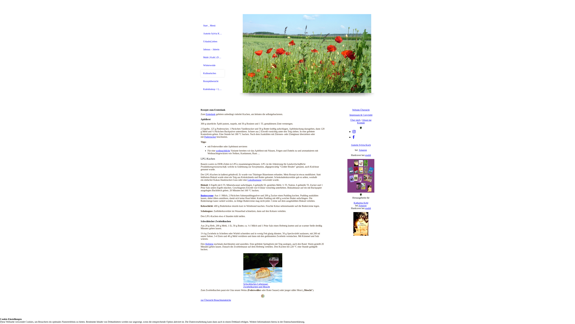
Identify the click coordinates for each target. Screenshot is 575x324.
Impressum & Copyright (360, 115)
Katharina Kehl (361, 203)
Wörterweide (209, 65)
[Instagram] (354, 132)
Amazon (363, 150)
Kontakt (361, 123)
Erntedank (210, 114)
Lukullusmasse (255, 180)
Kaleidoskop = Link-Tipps (212, 89)
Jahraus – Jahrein (211, 49)
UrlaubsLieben (210, 41)
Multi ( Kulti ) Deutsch (212, 57)
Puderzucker (210, 137)
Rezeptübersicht (210, 81)
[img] (307, 53)
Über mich (355, 120)
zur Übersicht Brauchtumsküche (216, 300)
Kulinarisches (209, 73)
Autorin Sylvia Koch (212, 33)
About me (367, 120)
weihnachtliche (223, 150)
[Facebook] (353, 137)
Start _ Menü (209, 25)
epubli (368, 155)
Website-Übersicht (361, 110)
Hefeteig (209, 244)
